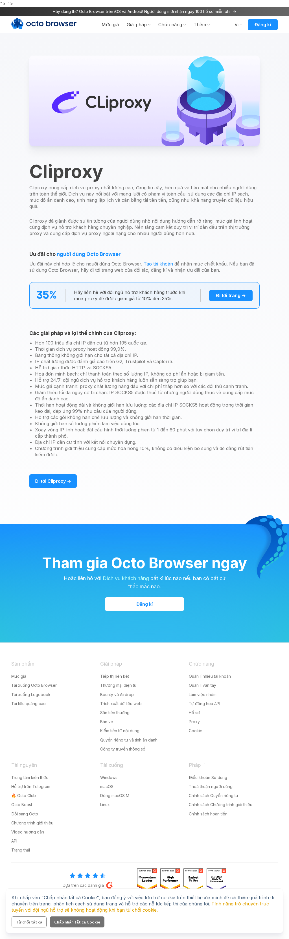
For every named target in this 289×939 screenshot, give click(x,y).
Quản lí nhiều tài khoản (210, 676)
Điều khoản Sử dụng (208, 777)
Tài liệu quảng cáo (28, 703)
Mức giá (110, 24)
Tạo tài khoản (158, 264)
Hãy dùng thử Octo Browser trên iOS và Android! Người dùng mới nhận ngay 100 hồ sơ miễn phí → (144, 11)
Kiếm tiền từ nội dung (119, 730)
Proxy (194, 721)
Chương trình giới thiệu (32, 822)
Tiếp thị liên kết (114, 676)
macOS (106, 786)
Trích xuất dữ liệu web (121, 703)
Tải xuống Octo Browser (34, 685)
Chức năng (170, 24)
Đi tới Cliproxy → (53, 481)
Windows (108, 777)
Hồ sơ (194, 712)
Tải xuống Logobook (31, 694)
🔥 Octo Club (23, 795)
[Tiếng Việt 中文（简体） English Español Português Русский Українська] (237, 24)
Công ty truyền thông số (122, 749)
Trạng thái (20, 850)
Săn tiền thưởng (115, 712)
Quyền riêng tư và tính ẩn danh (128, 740)
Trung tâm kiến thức (29, 777)
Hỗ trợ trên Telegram (30, 786)
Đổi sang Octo (24, 813)
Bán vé (106, 721)
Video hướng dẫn (27, 832)
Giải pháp (137, 24)
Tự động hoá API (204, 703)
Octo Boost (21, 804)
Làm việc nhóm (202, 694)
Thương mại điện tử (118, 685)
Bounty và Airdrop (117, 694)
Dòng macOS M (114, 795)
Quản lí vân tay (202, 685)
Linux (105, 804)
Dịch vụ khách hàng (126, 578)
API (14, 841)
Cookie (195, 730)
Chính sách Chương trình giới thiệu (220, 804)
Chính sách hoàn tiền (208, 813)
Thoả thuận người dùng (211, 786)
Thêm (200, 24)
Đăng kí (263, 24)
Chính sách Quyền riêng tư (213, 795)
